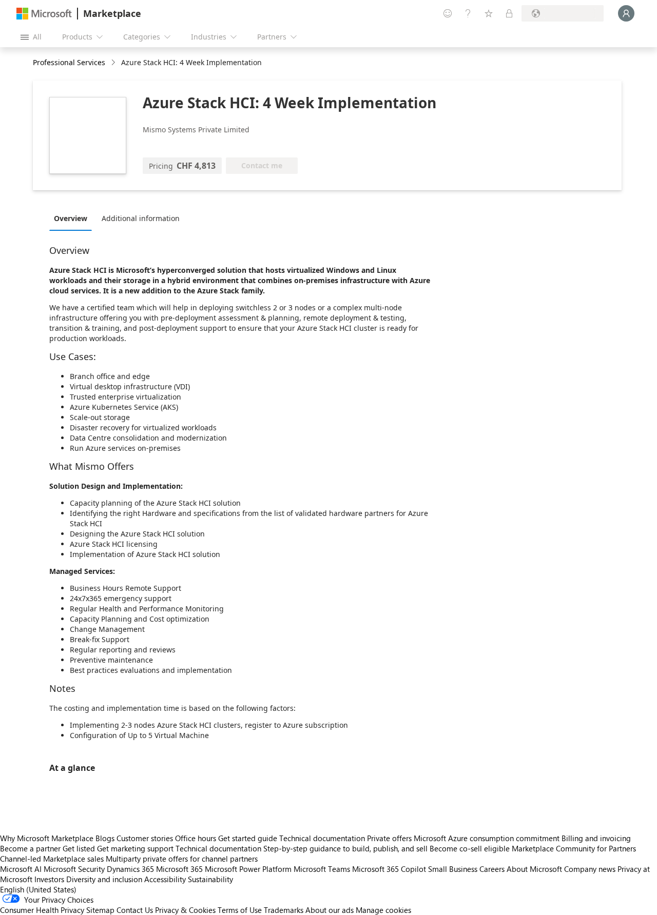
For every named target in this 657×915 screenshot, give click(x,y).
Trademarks (283, 910)
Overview (70, 218)
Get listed (79, 848)
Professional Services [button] (69, 62)
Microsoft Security (74, 869)
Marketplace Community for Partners (574, 848)
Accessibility (165, 879)
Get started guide (247, 838)
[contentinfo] (114, 63)
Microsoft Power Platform (248, 869)
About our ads (329, 910)
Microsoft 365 (179, 869)
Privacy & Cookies (185, 910)
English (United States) (38, 889)
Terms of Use (240, 910)
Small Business (452, 869)
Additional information (141, 218)
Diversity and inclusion (104, 879)
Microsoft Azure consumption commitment (488, 838)
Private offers (389, 838)
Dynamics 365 (130, 869)
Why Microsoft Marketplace (46, 838)
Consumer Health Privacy (42, 910)
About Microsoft (534, 869)
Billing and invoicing (596, 838)
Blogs (104, 838)
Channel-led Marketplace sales (52, 858)
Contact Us (135, 910)
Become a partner (30, 848)
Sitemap (100, 910)
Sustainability (210, 879)
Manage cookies (383, 910)
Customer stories (145, 838)
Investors (49, 879)
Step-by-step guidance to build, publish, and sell (345, 848)
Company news (589, 869)
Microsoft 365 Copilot (389, 869)
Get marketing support (135, 848)
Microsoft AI (21, 869)
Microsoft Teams (322, 869)
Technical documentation (322, 838)
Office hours (195, 838)
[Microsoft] (44, 13)
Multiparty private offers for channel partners (182, 858)
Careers (492, 869)
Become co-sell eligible (470, 848)
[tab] (73, 218)
